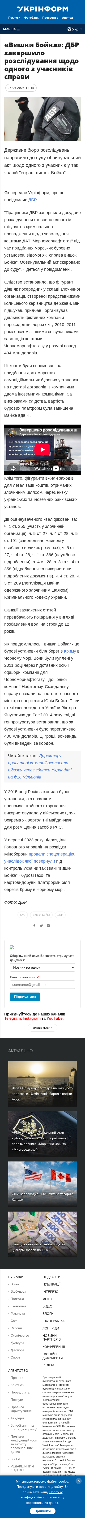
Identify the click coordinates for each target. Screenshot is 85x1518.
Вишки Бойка (41, 914)
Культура (17, 1343)
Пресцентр (50, 18)
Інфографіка (53, 1321)
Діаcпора (18, 1350)
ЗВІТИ (15, 1459)
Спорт (15, 1357)
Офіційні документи (52, 1356)
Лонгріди (50, 1328)
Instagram (32, 1018)
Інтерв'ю (50, 1292)
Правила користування (21, 1409)
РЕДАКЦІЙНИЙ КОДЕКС (22, 1468)
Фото (47, 1299)
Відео (47, 1306)
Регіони (16, 1328)
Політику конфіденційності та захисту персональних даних (42, 1497)
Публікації (51, 1284)
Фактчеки (18, 1313)
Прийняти (42, 1511)
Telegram (12, 1018)
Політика (17, 1299)
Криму (70, 651)
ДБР (60, 914)
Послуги (14, 18)
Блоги (48, 1314)
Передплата (20, 1392)
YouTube (55, 1018)
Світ (14, 1321)
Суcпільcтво (20, 1335)
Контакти (17, 1385)
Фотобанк (31, 18)
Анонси (67, 18)
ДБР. (32, 200)
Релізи (48, 1365)
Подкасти (51, 1277)
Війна (15, 1284)
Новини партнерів (51, 1337)
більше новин (42, 1027)
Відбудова (18, 1291)
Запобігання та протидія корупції (24, 1427)
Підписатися (25, 996)
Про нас (17, 1378)
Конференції (53, 1347)
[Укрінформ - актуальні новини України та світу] (42, 8)
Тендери (17, 1418)
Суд (22, 914)
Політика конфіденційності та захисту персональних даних (24, 1444)
